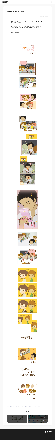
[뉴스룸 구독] (45, 2)
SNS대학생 (25, 406)
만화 (32, 406)
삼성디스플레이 (9, 406)
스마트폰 (13, 406)
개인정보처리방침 (16, 431)
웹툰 (16, 406)
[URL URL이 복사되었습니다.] (47, 16)
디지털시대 (29, 406)
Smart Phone (20, 406)
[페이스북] (40, 16)
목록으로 (27, 411)
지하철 (38, 406)
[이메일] (45, 16)
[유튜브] (49, 432)
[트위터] (42, 16)
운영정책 (22, 431)
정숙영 (35, 406)
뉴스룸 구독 (26, 431)
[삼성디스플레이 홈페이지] (45, 432)
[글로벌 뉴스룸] (51, 432)
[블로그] (43, 16)
